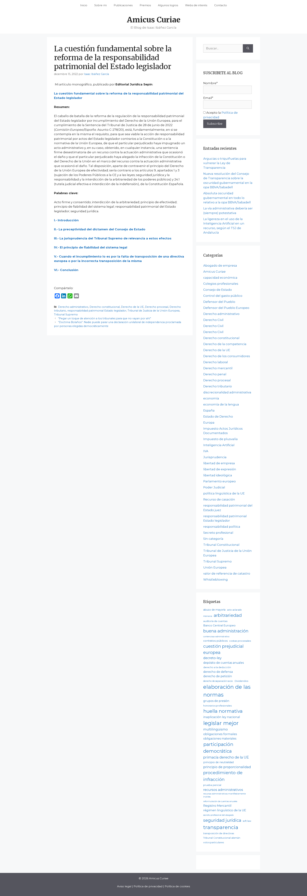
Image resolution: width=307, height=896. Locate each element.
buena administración (225, 631)
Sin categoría (213, 538)
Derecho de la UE (132, 306)
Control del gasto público (222, 295)
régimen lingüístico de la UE (224, 810)
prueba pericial (212, 785)
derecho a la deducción (217, 667)
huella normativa (223, 711)
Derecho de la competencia (224, 344)
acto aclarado (234, 609)
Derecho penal (214, 374)
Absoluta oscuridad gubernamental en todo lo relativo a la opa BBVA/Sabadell (227, 197)
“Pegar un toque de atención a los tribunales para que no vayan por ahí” (104, 318)
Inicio (83, 5)
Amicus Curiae (153, 19)
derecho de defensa (218, 671)
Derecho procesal (156, 306)
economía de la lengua (221, 404)
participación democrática (218, 747)
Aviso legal (124, 886)
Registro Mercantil (217, 805)
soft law (247, 821)
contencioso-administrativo (216, 636)
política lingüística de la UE (224, 493)
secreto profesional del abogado (218, 815)
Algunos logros (168, 5)
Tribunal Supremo (66, 314)
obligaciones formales (220, 734)
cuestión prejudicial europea (223, 649)
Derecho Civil (213, 320)
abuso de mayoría (214, 609)
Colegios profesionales (220, 283)
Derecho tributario (217, 386)
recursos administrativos (223, 790)
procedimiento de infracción (223, 776)
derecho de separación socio (218, 681)
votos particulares (213, 842)
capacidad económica (220, 277)
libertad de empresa (219, 463)
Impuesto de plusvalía (220, 439)
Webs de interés (196, 5)
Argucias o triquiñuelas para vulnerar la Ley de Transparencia (224, 163)
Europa (208, 422)
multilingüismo (215, 729)
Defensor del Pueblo (219, 302)
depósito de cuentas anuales (223, 662)
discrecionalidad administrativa (227, 392)
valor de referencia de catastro (226, 573)
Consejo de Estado (217, 289)
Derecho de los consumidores (226, 356)
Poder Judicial (214, 487)
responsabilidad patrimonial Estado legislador (96, 310)
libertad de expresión (219, 469)
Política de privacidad (148, 886)
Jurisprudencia (215, 457)
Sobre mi (100, 5)
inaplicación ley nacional (221, 717)
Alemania (207, 616)
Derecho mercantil (218, 368)
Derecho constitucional (105, 306)
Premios (145, 5)
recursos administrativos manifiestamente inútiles (224, 795)
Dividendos (241, 681)
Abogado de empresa (220, 265)
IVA (205, 451)
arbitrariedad (228, 615)
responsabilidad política (221, 526)
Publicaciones (123, 5)
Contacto (220, 5)
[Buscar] (248, 48)
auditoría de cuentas (215, 621)
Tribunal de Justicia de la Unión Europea (153, 310)
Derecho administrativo (73, 306)
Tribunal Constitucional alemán (221, 837)
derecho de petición (217, 676)
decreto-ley (212, 658)
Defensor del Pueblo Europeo (226, 308)
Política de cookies (177, 886)
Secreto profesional (218, 532)
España (209, 410)
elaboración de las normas (227, 691)
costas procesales (240, 640)
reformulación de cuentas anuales (220, 801)
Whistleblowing (215, 579)
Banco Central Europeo (219, 625)
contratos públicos (215, 640)
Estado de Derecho (218, 416)
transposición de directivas (218, 833)
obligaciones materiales (219, 738)
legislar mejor (221, 723)
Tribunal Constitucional (221, 544)
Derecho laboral (215, 362)
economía (211, 398)
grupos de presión (216, 701)
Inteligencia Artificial (219, 445)
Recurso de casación (219, 499)
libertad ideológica (217, 475)
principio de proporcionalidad (227, 767)
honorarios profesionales (217, 705)
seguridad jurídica (222, 820)
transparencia (220, 827)
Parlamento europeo (219, 481)
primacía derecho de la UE (226, 757)
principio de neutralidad (218, 762)
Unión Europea (215, 567)
